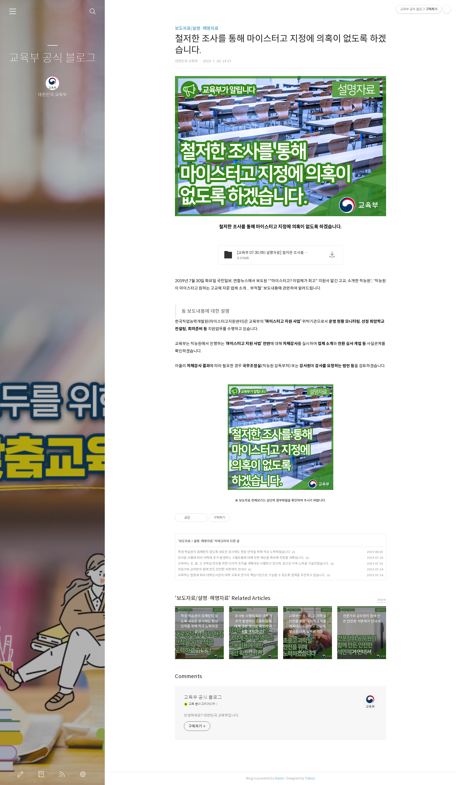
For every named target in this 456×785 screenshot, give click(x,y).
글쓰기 (21, 774)
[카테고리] (12, 11)
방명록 (42, 774)
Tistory (310, 778)
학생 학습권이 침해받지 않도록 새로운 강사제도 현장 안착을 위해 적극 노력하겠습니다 (234, 552)
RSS (63, 774)
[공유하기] (195, 518)
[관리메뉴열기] (447, 9)
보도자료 (185, 541)
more (382, 599)
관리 (84, 774)
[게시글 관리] (201, 518)
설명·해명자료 (203, 541)
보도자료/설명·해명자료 (196, 28)
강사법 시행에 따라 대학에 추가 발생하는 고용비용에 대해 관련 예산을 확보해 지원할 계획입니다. (241, 558)
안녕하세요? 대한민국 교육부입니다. (211, 715)
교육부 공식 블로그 (52, 58)
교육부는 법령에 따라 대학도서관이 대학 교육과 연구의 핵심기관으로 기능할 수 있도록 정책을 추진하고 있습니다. (251, 575)
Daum (279, 778)
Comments (188, 676)
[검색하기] (93, 11)
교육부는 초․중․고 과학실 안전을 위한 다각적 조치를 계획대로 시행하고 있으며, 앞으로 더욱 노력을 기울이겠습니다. (253, 563)
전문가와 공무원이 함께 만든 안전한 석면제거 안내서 (212, 569)
